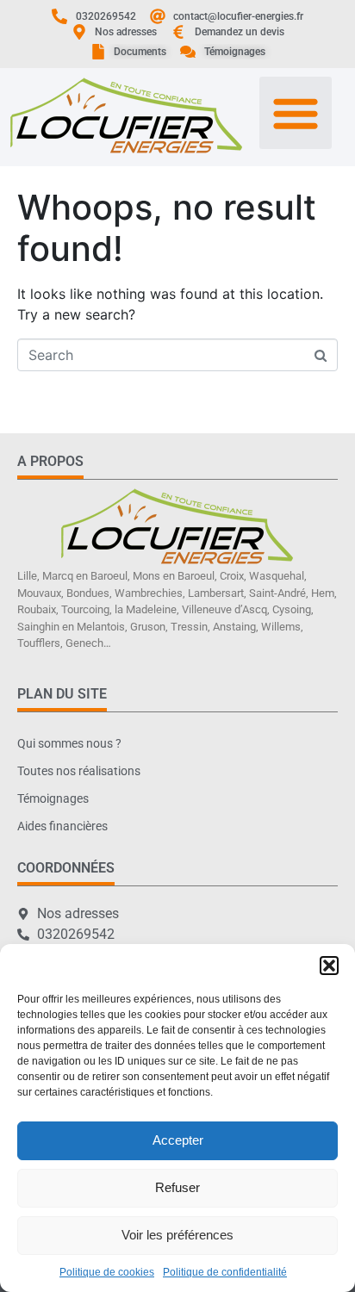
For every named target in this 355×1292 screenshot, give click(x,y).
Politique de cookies (106, 1272)
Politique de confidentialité (225, 1272)
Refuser (177, 1187)
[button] (329, 965)
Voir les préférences (177, 1234)
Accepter (178, 1140)
